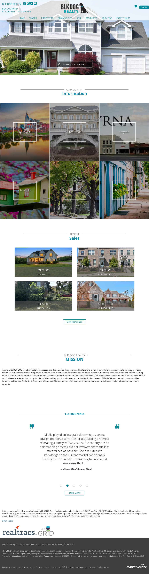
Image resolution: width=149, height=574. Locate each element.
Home (22, 18)
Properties (47, 18)
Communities (65, 18)
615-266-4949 (24, 11)
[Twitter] (32, 4)
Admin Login (104, 567)
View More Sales (74, 321)
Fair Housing (56, 567)
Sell (79, 18)
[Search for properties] (59, 64)
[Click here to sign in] (136, 7)
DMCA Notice (7, 521)
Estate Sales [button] (123, 18)
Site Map (92, 567)
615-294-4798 (8, 11)
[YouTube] (35, 4)
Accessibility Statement (77, 567)
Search (33, 18)
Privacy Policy (43, 567)
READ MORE (74, 493)
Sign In (144, 7)
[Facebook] (28, 4)
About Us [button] (107, 18)
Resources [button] (91, 18)
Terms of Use (29, 567)
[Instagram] (25, 4)
